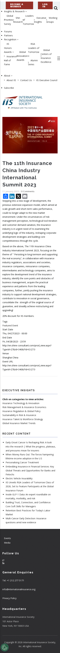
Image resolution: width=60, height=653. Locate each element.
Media (7, 542)
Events (7, 538)
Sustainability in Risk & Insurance (19, 415)
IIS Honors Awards (8, 47)
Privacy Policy (9, 598)
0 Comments (27, 191)
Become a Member (16, 5)
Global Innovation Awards (22, 55)
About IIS (11, 80)
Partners (8, 35)
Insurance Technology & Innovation (20, 403)
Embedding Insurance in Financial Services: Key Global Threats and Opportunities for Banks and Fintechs (30, 470)
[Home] (22, 101)
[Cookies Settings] (5, 647)
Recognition (10, 39)
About (7, 75)
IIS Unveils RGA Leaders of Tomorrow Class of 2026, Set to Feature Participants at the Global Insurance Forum (30, 486)
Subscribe (9, 87)
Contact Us (26, 80)
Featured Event (10, 325)
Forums (8, 31)
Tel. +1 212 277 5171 (13, 580)
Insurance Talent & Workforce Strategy (22, 419)
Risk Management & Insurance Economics (24, 407)
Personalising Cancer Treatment (22, 462)
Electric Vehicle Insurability (19, 478)
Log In (45, 5)
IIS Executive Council (46, 80)
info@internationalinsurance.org (18, 589)
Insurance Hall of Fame (10, 60)
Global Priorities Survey (8, 19)
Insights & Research (14, 11)
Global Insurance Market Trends (19, 423)
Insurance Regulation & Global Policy (21, 411)
